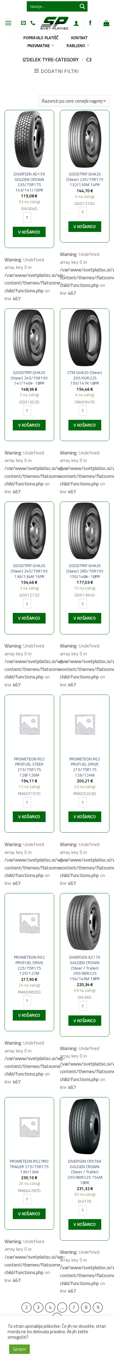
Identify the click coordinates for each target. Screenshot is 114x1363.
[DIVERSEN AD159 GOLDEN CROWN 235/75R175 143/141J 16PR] (29, 139)
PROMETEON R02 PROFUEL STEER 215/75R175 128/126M (29, 767)
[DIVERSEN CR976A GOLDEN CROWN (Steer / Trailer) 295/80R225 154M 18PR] (85, 1126)
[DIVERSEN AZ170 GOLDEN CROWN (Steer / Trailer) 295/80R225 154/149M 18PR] (85, 922)
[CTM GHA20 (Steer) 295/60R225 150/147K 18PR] (85, 337)
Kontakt (79, 38)
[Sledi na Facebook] (90, 23)
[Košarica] (106, 23)
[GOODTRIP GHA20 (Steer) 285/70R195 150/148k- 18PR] (85, 530)
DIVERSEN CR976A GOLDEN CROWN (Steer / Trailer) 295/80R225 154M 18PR (84, 1172)
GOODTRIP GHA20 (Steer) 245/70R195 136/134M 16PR (29, 571)
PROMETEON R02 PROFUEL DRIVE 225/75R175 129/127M (29, 965)
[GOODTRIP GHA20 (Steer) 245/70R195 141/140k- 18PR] (29, 337)
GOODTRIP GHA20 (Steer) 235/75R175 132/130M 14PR (84, 180)
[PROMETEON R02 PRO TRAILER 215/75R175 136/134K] (29, 1126)
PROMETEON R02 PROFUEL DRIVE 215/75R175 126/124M (84, 767)
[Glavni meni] (8, 22)
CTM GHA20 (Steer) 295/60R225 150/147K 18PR (84, 378)
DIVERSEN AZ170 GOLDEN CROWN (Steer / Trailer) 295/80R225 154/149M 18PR (84, 968)
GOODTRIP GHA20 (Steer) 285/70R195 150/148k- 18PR (84, 571)
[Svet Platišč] (54, 23)
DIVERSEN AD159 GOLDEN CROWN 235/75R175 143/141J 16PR (29, 182)
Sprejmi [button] (19, 1349)
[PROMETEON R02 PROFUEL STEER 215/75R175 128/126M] (29, 724)
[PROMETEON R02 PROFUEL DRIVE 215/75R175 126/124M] (85, 724)
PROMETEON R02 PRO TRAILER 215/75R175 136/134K (29, 1167)
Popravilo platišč (40, 38)
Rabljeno (76, 45)
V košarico (29, 232)
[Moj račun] (76, 23)
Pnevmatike (38, 45)
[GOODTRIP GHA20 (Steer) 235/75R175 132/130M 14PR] (85, 139)
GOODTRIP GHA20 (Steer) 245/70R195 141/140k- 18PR (29, 378)
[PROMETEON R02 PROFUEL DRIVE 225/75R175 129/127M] (29, 922)
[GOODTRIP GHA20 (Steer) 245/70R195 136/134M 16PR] (29, 530)
